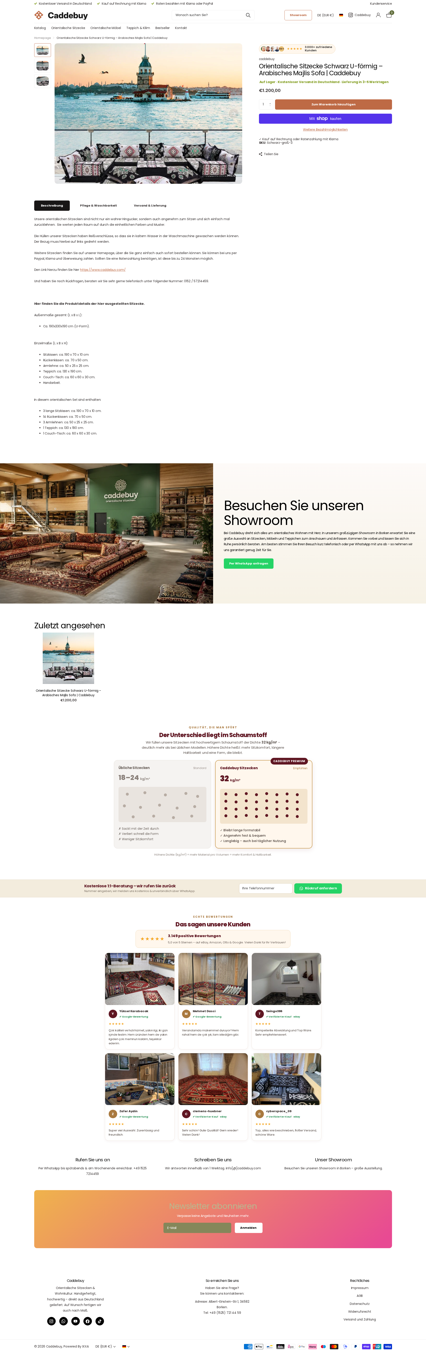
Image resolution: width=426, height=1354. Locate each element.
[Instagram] (51, 1321)
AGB (360, 1295)
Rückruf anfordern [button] (321, 888)
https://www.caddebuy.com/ (103, 269)
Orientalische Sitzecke (68, 28)
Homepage (42, 38)
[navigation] (42, 50)
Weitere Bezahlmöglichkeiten (325, 129)
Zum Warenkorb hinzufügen (334, 104)
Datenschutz (359, 1304)
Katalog (40, 28)
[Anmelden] (378, 15)
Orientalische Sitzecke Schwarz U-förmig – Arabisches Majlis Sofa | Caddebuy (68, 692)
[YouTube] (75, 1321)
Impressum (360, 1288)
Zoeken (248, 15)
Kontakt (181, 28)
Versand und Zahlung (359, 1319)
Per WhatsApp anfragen (248, 563)
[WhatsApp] (63, 1321)
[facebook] (87, 1321)
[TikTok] (99, 1321)
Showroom (298, 15)
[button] (271, 100)
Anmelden (248, 1228)
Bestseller (162, 28)
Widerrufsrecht (359, 1311)
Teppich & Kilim (138, 28)
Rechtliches (359, 1280)
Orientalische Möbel (105, 28)
